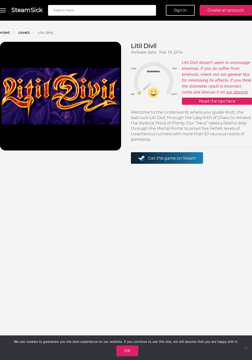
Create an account (225, 10)
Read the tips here (217, 101)
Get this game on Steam (172, 158)
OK (127, 350)
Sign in (180, 10)
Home (5, 32)
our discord (237, 92)
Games (24, 32)
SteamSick (27, 10)
